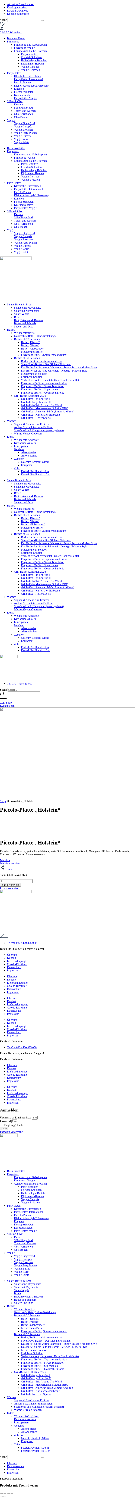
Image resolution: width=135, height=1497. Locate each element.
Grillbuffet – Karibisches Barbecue (40, 414)
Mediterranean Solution (34, 373)
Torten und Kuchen (25, 110)
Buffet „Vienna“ (30, 345)
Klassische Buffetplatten (27, 76)
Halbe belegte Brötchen (34, 60)
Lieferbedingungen (17, 961)
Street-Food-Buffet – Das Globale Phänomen (46, 364)
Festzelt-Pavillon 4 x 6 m (35, 471)
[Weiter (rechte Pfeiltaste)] (5, 1496)
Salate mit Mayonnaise (26, 310)
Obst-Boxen (21, 117)
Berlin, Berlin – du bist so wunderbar (41, 361)
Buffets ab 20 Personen (27, 339)
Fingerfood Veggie (24, 47)
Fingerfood (13, 41)
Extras (10, 436)
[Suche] (42, 20)
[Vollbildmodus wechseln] (5, 1493)
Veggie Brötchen (23, 129)
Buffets (11, 329)
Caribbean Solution (32, 376)
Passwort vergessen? (11, 1131)
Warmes (11, 420)
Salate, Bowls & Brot (19, 304)
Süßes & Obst (14, 101)
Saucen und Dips (23, 326)
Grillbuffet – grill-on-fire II (36, 402)
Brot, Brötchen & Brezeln (28, 320)
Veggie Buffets (22, 135)
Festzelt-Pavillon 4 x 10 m (35, 474)
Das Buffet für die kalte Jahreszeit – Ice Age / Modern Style (54, 370)
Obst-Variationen (23, 113)
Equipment (27, 465)
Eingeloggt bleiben (14, 1125)
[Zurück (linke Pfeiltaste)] (1, 1496)
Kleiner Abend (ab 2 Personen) (31, 85)
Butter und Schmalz (25, 323)
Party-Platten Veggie (25, 98)
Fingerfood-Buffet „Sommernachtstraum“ (44, 354)
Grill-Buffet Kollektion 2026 (30, 395)
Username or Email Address (15, 1117)
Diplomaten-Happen (32, 63)
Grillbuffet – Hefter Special (36, 417)
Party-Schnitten (29, 54)
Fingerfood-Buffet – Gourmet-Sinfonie (42, 392)
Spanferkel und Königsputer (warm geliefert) (39, 430)
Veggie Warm (21, 139)
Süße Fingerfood (23, 107)
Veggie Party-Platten (25, 132)
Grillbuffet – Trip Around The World (41, 405)
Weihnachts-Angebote (26, 439)
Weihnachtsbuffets (24, 332)
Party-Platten (14, 73)
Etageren (19, 88)
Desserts (18, 104)
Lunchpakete (21, 446)
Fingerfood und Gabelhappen (30, 44)
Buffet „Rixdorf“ (30, 342)
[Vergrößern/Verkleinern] (1, 1493)
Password (5, 1121)
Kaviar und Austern (25, 442)
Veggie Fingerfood (24, 123)
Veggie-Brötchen (30, 69)
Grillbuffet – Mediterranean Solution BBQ (44, 408)
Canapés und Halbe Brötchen (30, 50)
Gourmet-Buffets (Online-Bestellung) (35, 335)
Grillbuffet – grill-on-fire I (35, 398)
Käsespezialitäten (23, 95)
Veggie (11, 120)
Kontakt (11, 957)
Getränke (19, 449)
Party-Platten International (28, 79)
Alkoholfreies (28, 452)
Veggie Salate (21, 142)
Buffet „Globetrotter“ (33, 348)
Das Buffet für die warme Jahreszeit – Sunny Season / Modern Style (59, 367)
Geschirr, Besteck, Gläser (35, 461)
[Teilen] (8, 1493)
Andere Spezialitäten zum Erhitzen (33, 427)
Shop (3, 801)
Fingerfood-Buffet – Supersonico (39, 389)
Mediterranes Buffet (32, 351)
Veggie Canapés (23, 126)
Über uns (12, 954)
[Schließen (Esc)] (12, 1493)
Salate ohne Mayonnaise (27, 307)
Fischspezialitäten (24, 91)
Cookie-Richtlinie (17, 964)
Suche (3, 19)
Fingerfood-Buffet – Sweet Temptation (42, 386)
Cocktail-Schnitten (31, 57)
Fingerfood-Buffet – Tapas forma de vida (44, 383)
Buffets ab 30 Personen (27, 358)
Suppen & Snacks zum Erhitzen (31, 424)
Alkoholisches (29, 455)
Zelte (17, 468)
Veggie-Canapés (30, 66)
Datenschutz (14, 967)
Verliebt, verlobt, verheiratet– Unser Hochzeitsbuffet (50, 380)
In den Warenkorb (10, 884)
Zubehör (19, 458)
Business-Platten (16, 38)
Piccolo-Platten (22, 82)
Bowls (17, 317)
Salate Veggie (21, 313)
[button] (10, 888)
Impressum (13, 970)
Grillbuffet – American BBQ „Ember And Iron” (47, 411)
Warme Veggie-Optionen (28, 433)
